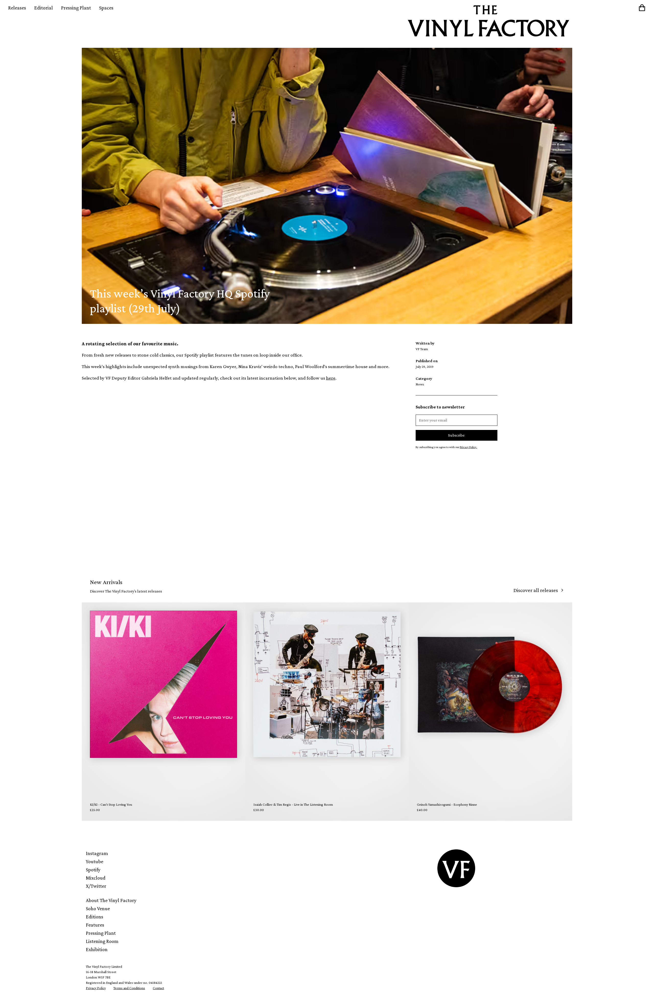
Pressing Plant (76, 7)
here (330, 378)
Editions (94, 916)
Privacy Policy (96, 988)
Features (95, 925)
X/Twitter (96, 886)
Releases (17, 7)
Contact (158, 988)
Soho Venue (98, 908)
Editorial (43, 7)
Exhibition (97, 949)
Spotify (93, 869)
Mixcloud (96, 878)
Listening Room (102, 941)
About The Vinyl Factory (111, 900)
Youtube (94, 861)
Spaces (106, 7)
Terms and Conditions (129, 988)
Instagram (97, 853)
